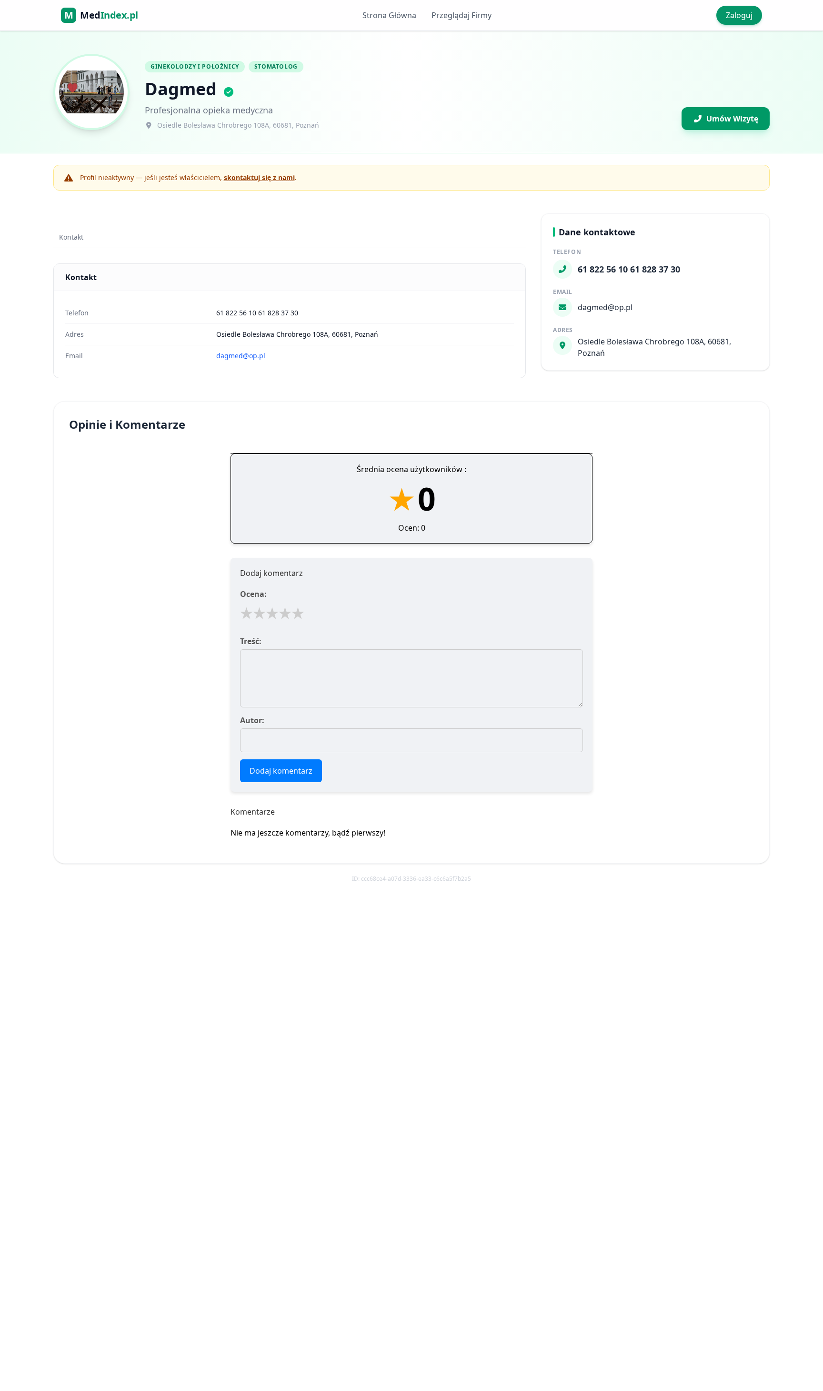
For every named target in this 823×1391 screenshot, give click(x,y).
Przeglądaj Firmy (462, 15)
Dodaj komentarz (281, 771)
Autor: (252, 720)
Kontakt (71, 237)
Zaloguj (739, 15)
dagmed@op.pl (240, 355)
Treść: (250, 641)
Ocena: (253, 594)
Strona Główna (389, 15)
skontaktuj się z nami (259, 177)
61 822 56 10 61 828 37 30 (257, 312)
